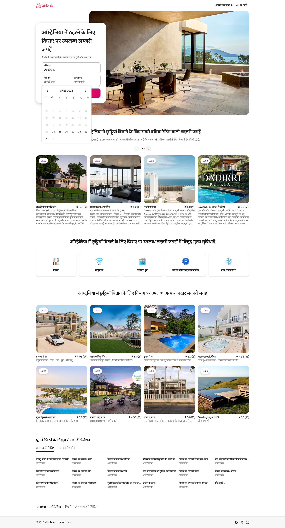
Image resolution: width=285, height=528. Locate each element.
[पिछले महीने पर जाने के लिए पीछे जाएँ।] (47, 91)
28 (79, 131)
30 (47, 138)
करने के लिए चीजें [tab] (67, 447)
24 (53, 131)
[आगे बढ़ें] (148, 148)
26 (66, 131)
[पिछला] (136, 148)
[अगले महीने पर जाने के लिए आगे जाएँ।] (86, 91)
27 (73, 131)
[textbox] (56, 82)
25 (60, 131)
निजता (62, 522)
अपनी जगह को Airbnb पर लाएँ (231, 5)
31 (53, 138)
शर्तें (69, 522)
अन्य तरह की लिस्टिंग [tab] (45, 447)
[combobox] (71, 70)
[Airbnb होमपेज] (44, 5)
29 (86, 131)
